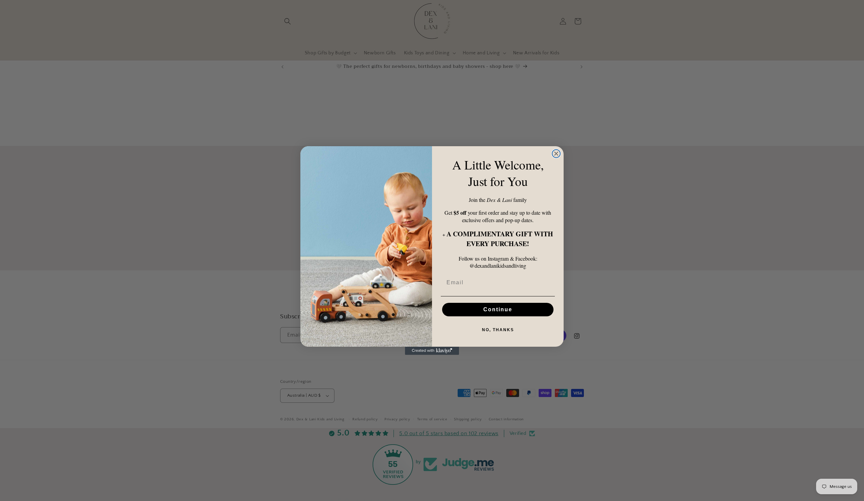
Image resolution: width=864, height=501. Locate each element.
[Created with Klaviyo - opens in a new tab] (432, 351)
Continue (497, 309)
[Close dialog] (556, 154)
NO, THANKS (498, 329)
